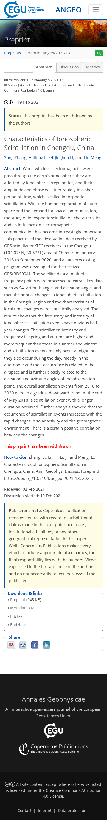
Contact (25, 810)
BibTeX (16, 616)
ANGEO (68, 9)
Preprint (17, 599)
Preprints (12, 53)
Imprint (45, 810)
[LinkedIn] (46, 644)
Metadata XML (23, 607)
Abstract (44, 67)
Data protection (72, 810)
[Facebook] (34, 644)
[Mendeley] (11, 644)
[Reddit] (23, 644)
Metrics (93, 67)
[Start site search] (99, 53)
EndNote (18, 624)
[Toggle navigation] (95, 9)
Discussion (69, 67)
